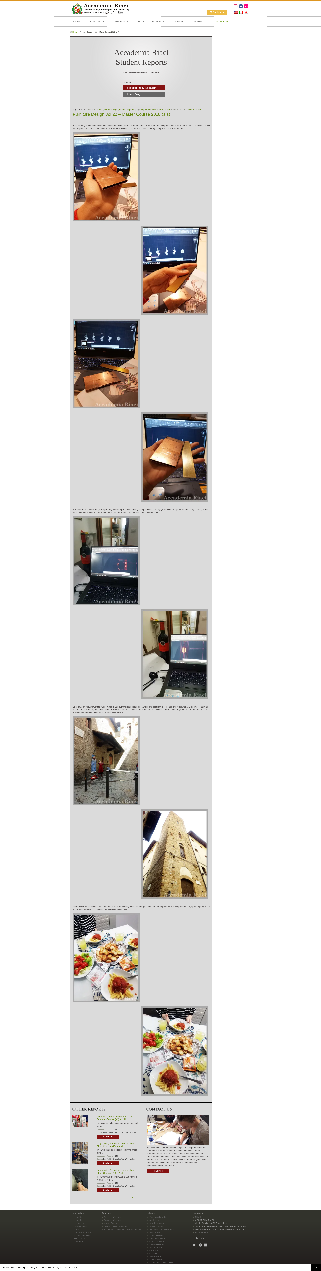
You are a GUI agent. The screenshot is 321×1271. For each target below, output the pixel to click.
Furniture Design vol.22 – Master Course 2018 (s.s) (121, 114)
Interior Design (134, 94)
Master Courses (111, 1223)
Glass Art (132, 1132)
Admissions (79, 1220)
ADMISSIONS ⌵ (122, 21)
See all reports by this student (141, 88)
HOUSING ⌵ (180, 21)
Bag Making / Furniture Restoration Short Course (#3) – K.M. (115, 1145)
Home (74, 32)
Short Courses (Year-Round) (117, 1226)
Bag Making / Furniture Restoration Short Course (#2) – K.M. (115, 1171)
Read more (107, 1136)
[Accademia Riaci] (99, 8)
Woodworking (130, 1159)
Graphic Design (156, 1241)
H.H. (116, 1129)
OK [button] (316, 1268)
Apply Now (218, 12)
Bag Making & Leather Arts (113, 1159)
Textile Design (155, 1247)
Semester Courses (112, 1220)
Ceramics (124, 1132)
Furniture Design (157, 1238)
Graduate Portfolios (82, 1232)
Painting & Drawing (158, 1217)
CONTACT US (80, 1241)
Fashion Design (156, 1244)
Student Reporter (127, 110)
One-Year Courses (112, 1217)
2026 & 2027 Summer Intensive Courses (122, 1229)
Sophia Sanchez (148, 110)
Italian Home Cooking (111, 1132)
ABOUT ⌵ (77, 21)
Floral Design (155, 1259)
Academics (79, 1223)
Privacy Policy (201, 1232)
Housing (77, 1229)
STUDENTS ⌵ (158, 21)
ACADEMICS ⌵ (98, 21)
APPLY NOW (79, 1238)
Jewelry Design (156, 1226)
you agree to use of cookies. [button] (65, 1267)
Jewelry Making (156, 1223)
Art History (154, 1220)
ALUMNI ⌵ (199, 21)
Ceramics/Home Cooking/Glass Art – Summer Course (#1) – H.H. (116, 1118)
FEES (141, 21)
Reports (99, 110)
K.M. (116, 1156)
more (134, 1197)
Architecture (154, 1232)
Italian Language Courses (161, 1262)
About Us (78, 1217)
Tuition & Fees (80, 1226)
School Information (82, 1235)
